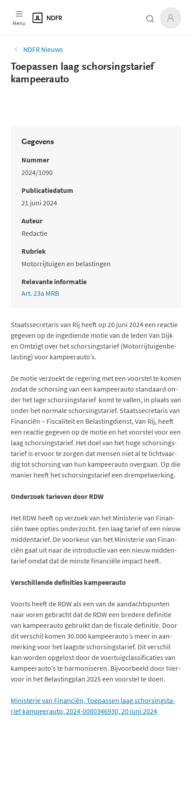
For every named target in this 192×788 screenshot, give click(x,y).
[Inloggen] (170, 18)
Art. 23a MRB (40, 293)
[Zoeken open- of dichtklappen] (150, 19)
